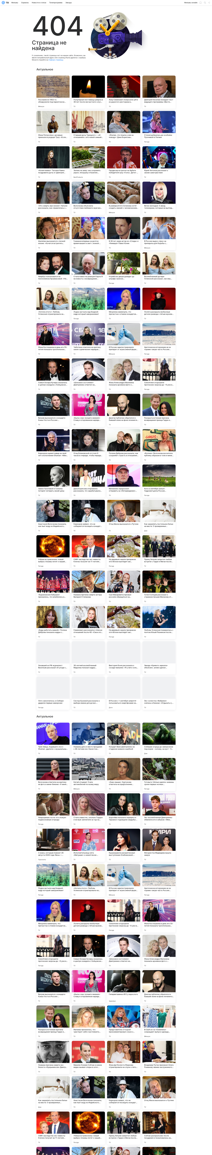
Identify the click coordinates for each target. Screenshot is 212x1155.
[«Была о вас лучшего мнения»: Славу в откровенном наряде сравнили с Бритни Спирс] (88, 410)
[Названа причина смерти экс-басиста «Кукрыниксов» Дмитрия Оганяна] (53, 1128)
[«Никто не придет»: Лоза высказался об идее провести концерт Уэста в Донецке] (53, 764)
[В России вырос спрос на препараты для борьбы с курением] (159, 233)
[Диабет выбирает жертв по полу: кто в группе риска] (53, 728)
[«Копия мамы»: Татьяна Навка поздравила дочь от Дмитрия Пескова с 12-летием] (53, 162)
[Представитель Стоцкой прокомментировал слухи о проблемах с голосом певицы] (123, 1092)
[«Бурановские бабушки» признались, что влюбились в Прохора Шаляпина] (53, 587)
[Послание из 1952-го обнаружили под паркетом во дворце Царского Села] (53, 92)
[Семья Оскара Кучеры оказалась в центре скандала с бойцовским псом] (53, 375)
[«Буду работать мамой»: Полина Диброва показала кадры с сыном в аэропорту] (53, 622)
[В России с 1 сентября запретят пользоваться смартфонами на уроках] (123, 693)
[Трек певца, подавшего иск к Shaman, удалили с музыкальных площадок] (53, 809)
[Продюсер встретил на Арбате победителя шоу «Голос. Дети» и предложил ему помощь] (123, 162)
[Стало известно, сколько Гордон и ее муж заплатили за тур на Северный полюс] (88, 880)
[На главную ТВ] (7, 2)
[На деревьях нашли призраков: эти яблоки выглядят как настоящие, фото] (123, 551)
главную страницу (55, 60)
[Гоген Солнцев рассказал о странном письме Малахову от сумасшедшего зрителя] (159, 587)
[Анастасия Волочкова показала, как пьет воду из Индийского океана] (53, 516)
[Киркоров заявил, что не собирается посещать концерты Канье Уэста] (88, 516)
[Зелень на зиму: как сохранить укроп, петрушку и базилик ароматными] (88, 162)
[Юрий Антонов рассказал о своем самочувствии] (159, 162)
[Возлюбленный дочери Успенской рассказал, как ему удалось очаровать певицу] (159, 269)
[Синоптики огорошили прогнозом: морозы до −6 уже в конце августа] (159, 375)
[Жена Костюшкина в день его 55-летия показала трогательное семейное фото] (53, 339)
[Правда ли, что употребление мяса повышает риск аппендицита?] (88, 728)
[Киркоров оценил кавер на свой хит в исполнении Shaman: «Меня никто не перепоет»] (53, 445)
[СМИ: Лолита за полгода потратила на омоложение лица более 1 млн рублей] (123, 728)
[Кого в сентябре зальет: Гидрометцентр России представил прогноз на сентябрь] (159, 481)
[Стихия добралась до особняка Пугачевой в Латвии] (159, 127)
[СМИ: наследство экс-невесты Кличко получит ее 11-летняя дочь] (88, 551)
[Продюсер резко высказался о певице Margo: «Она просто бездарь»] (123, 764)
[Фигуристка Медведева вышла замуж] (159, 916)
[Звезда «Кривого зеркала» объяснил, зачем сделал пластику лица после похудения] (159, 657)
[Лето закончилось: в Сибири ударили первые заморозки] (53, 693)
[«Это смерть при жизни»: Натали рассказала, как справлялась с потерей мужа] (53, 198)
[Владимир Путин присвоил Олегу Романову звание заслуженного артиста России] (159, 1128)
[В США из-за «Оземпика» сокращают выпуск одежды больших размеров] (159, 1092)
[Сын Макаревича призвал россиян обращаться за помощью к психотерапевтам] (123, 587)
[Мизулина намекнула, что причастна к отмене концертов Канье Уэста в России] (123, 304)
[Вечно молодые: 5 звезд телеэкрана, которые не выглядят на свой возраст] (159, 198)
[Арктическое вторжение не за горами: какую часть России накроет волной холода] (159, 339)
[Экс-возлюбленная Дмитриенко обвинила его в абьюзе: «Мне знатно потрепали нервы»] (159, 880)
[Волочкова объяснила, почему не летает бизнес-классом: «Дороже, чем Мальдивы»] (159, 728)
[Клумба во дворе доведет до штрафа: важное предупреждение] (123, 269)
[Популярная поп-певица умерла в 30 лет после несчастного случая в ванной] (88, 92)
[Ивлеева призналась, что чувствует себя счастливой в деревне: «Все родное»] (88, 1092)
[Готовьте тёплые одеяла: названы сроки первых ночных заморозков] (159, 845)
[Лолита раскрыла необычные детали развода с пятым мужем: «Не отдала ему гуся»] (159, 304)
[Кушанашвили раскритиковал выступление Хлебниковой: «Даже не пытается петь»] (123, 916)
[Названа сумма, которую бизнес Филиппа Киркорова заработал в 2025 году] (159, 764)
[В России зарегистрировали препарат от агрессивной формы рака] (123, 339)
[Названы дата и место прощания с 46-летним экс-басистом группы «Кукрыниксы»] (88, 809)
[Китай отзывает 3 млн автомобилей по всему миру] (88, 845)
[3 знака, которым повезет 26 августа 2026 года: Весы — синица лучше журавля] (53, 916)
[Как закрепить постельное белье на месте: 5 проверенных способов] (159, 516)
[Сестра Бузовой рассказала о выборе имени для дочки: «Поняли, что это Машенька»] (88, 693)
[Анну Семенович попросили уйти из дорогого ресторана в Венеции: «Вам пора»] (123, 92)
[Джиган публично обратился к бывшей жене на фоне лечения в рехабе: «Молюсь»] (123, 410)
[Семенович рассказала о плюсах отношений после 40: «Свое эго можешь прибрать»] (88, 622)
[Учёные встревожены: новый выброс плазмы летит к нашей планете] (53, 551)
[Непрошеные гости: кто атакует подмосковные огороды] (53, 880)
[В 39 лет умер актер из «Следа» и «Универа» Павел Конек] (123, 233)
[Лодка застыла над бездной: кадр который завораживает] (88, 304)
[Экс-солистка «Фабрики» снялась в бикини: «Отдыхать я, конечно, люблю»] (159, 693)
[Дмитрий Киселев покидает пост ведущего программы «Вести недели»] (159, 92)
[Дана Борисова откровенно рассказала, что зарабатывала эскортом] (88, 481)
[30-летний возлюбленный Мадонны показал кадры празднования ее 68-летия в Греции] (88, 657)
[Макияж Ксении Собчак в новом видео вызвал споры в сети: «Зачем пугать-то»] (88, 1128)
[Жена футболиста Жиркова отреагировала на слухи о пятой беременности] (123, 1128)
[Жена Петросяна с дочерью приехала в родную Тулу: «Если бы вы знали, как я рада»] (53, 127)
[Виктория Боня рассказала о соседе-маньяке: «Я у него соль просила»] (123, 657)
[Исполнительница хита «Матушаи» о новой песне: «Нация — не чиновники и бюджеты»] (88, 916)
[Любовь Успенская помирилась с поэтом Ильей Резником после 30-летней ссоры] (159, 622)
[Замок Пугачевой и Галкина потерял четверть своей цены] (53, 481)
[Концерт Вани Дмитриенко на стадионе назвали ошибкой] (123, 809)
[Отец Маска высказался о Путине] (123, 516)
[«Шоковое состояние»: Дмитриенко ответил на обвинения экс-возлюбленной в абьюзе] (88, 375)
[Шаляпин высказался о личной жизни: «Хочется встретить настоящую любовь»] (53, 233)
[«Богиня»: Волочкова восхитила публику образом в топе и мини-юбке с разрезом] (159, 445)
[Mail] (3, 2)
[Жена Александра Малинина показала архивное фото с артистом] (123, 375)
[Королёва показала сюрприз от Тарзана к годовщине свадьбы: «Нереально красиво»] (123, 880)
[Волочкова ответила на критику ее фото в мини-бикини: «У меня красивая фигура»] (53, 845)
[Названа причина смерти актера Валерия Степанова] (88, 587)
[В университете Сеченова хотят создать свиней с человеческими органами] (123, 198)
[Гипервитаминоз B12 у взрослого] (123, 1057)
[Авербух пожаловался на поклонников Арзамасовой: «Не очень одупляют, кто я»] (53, 269)
